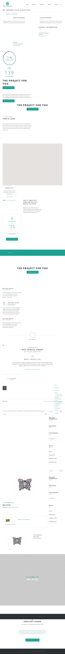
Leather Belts (59, 395)
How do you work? (11, 14)
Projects (10, 252)
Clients (49, 4)
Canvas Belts (59, 394)
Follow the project (8, 87)
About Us (34, 4)
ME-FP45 (7, 505)
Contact (56, 4)
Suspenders (57, 408)
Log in (50, 451)
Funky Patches (52, 401)
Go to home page (31, 640)
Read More (9, 196)
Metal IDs (57, 405)
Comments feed (53, 458)
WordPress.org (53, 462)
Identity (9, 188)
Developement (19, 18)
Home (27, 4)
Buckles (57, 397)
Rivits (56, 406)
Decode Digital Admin (10, 507)
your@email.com (42, 36)
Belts (56, 392)
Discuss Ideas (13, 302)
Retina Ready (8, 319)
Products (42, 4)
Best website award (32, 350)
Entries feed (52, 455)
